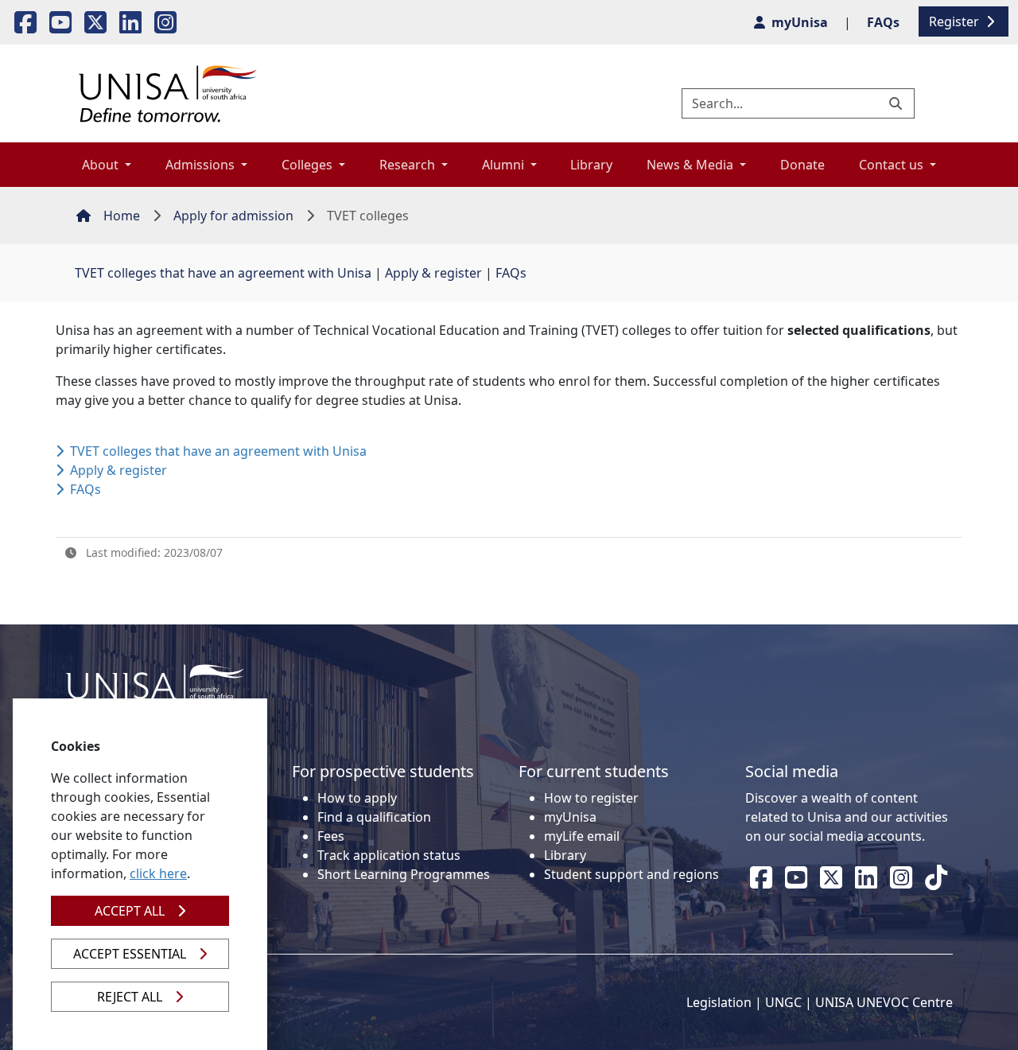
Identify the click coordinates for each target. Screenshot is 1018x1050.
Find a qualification (374, 817)
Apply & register (433, 273)
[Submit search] (897, 103)
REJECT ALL (129, 996)
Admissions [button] (201, 164)
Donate (802, 164)
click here (158, 873)
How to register (591, 798)
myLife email (582, 836)
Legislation (719, 1002)
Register (955, 21)
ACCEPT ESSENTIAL (129, 953)
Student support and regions (631, 874)
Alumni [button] (504, 164)
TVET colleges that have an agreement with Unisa (223, 273)
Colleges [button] (309, 164)
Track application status (388, 855)
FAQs (510, 273)
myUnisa (570, 817)
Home (121, 215)
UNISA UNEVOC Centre (884, 1002)
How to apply (357, 798)
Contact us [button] (893, 164)
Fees (330, 836)
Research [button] (408, 164)
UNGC (783, 1002)
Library (591, 164)
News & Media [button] (691, 164)
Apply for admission (233, 215)
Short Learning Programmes (403, 874)
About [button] (102, 164)
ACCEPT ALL (130, 911)
